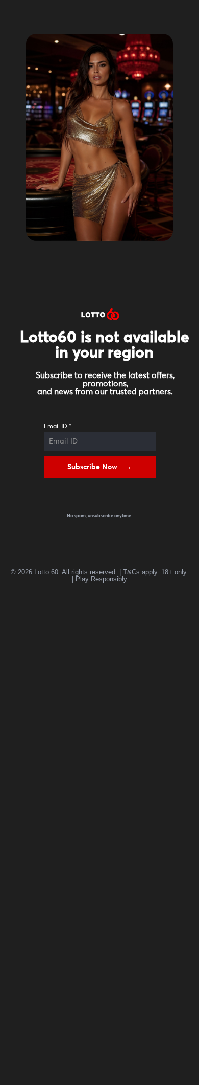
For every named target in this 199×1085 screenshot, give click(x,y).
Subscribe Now (92, 467)
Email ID (57, 427)
